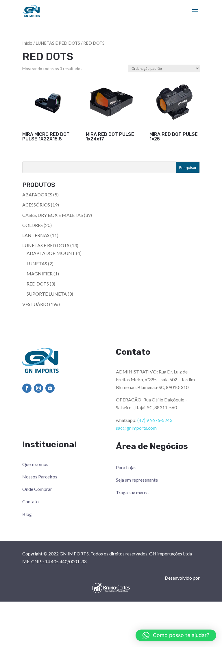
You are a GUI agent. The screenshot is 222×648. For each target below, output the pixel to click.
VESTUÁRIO (35, 304)
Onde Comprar (37, 489)
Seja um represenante (137, 479)
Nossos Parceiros (39, 476)
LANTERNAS (35, 235)
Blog (27, 514)
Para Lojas (126, 467)
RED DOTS (38, 283)
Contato (30, 501)
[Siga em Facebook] (27, 388)
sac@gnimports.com (136, 428)
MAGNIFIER (40, 273)
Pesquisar (188, 167)
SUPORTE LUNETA (47, 293)
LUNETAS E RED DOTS (58, 43)
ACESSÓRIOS (36, 204)
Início (27, 43)
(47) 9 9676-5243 (154, 420)
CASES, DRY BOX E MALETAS (52, 215)
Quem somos (35, 464)
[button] (176, 635)
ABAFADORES (37, 194)
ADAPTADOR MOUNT (51, 253)
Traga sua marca (132, 492)
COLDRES (32, 225)
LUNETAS (37, 263)
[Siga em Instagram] (38, 388)
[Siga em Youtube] (50, 388)
